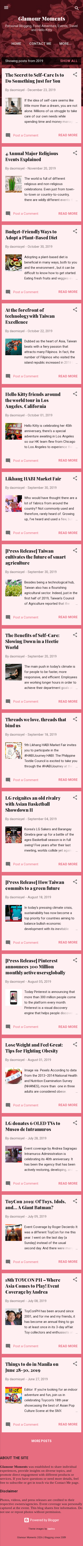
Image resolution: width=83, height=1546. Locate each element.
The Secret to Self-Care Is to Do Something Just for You (34, 78)
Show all (69, 61)
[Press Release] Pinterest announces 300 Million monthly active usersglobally (35, 966)
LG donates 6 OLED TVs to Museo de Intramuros (32, 1126)
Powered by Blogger (44, 1520)
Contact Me (40, 44)
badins (51, 1528)
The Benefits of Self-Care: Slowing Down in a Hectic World (32, 641)
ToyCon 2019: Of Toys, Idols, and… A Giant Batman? (35, 1204)
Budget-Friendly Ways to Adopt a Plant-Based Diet (31, 234)
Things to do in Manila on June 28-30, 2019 (31, 1367)
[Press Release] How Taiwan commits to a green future (34, 885)
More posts (41, 1441)
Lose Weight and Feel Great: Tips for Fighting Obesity (34, 1048)
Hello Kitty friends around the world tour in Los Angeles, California (32, 400)
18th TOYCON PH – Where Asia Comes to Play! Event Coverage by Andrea (32, 1286)
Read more (68, 135)
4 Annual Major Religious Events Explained (31, 156)
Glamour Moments (41, 18)
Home (16, 44)
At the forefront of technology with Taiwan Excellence (30, 316)
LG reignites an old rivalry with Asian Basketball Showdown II (32, 804)
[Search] (76, 9)
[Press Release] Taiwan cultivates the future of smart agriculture (35, 557)
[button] (75, 75)
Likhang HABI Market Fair (33, 479)
